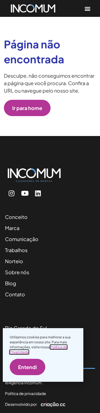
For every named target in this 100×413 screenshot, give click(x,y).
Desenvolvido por (21, 404)
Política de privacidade (25, 393)
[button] (87, 8)
